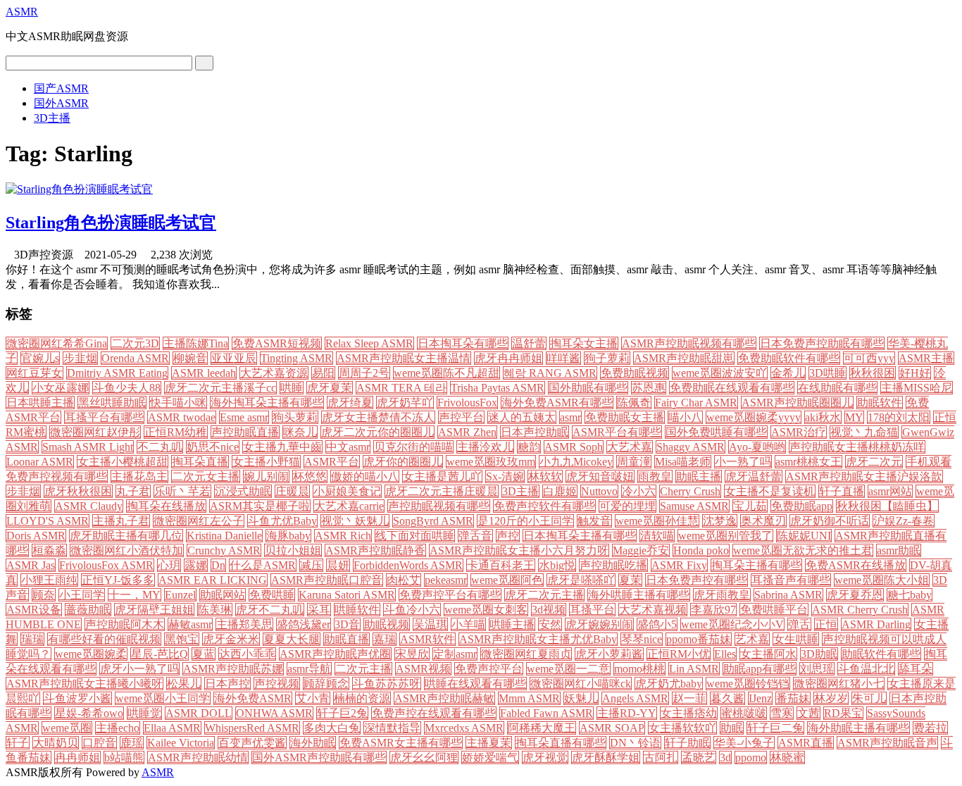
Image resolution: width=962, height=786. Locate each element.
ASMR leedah (204, 373)
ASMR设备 (33, 610)
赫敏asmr (190, 624)
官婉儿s (40, 358)
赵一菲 (689, 698)
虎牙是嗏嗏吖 (581, 580)
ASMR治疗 (798, 432)
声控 (507, 536)
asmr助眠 (898, 550)
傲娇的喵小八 (365, 476)
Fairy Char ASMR (696, 402)
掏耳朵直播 (200, 462)
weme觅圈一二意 (568, 669)
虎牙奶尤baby (668, 684)
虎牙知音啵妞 (600, 476)
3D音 (347, 624)
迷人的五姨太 (522, 417)
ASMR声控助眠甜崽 (684, 358)
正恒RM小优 (678, 654)
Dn (218, 565)
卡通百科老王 (501, 565)
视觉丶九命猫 (864, 432)
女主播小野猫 (266, 462)
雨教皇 (655, 476)
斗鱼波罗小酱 (77, 698)
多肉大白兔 (332, 728)
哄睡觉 (144, 713)
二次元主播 (363, 669)
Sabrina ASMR (788, 595)
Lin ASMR (694, 669)
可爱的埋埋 (627, 506)
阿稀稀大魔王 (541, 728)
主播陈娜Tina (195, 343)
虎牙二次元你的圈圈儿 (377, 432)
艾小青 (313, 698)
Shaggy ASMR (690, 447)
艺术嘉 (752, 639)
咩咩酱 (563, 358)
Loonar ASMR (39, 462)
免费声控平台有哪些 (450, 595)
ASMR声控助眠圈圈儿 (797, 402)
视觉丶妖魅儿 (355, 521)
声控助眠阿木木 (124, 624)
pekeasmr (446, 580)
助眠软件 (879, 402)
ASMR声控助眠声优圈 (335, 654)
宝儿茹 (750, 506)
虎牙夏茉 (329, 388)
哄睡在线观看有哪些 (475, 684)
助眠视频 (386, 624)
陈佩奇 (634, 402)
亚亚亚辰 (233, 358)
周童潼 (634, 462)
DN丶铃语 (635, 743)
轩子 (17, 743)
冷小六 (639, 491)
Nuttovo (599, 491)
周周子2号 (364, 373)
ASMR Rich (343, 536)
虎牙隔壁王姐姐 (154, 610)
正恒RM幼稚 (175, 432)
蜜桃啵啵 (743, 713)
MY (854, 417)
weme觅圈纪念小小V (732, 624)
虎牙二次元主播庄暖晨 (441, 491)
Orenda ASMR (135, 358)
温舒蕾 (529, 343)
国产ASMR (61, 88)
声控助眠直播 (245, 432)
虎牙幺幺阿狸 (424, 757)
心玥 (169, 565)
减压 (311, 565)
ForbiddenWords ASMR (408, 565)
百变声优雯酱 (252, 743)
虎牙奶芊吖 (405, 402)
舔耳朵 (915, 669)
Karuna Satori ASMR (347, 595)
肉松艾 (403, 580)
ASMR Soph (573, 447)
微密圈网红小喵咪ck (580, 684)
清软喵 (657, 536)
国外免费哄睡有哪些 (716, 432)
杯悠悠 (310, 476)
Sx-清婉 (505, 476)
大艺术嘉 (629, 447)
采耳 (319, 610)
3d (725, 757)
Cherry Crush (690, 491)
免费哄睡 (271, 595)
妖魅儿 (581, 698)
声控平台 (461, 417)
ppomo (750, 757)
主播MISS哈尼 (916, 388)
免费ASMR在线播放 (856, 565)
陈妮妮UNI (804, 536)
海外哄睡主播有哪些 (638, 595)
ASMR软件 (427, 639)
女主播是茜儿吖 (442, 476)
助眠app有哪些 (759, 669)
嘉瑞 (384, 639)
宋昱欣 (412, 654)
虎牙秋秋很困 (78, 491)
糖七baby (909, 595)
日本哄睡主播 (40, 402)
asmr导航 (309, 669)
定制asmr (455, 654)
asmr (570, 417)
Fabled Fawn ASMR (546, 713)
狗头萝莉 (295, 417)
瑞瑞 (32, 639)
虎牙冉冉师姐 (508, 358)
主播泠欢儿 (485, 447)
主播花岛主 (139, 476)
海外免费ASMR (253, 698)
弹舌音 (475, 536)
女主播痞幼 (689, 713)
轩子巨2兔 (342, 713)
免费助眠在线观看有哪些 (732, 388)
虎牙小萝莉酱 (609, 654)
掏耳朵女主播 (584, 343)
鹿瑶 (131, 743)
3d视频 (549, 610)
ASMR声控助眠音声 (887, 743)
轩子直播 (841, 491)
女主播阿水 (768, 654)
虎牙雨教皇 (722, 595)
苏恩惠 (649, 388)
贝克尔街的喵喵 (413, 447)
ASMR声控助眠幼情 (198, 757)
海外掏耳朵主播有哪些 (267, 402)
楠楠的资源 (362, 698)
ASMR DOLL (198, 713)
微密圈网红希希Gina (56, 343)
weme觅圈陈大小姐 (882, 580)
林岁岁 (831, 698)
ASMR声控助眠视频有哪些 (689, 343)
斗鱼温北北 (866, 669)
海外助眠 (312, 743)
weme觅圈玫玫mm (490, 462)
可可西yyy (869, 358)
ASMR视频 (423, 669)
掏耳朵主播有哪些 (756, 565)
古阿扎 (660, 757)
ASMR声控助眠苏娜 (233, 669)
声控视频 (276, 684)
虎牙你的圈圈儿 (402, 462)
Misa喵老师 (683, 462)
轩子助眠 (687, 743)
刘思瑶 (817, 669)
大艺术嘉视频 (653, 610)
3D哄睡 (827, 373)
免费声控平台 (489, 669)
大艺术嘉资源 (274, 373)
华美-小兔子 (744, 743)
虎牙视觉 (545, 757)
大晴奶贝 (55, 743)
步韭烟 (80, 358)
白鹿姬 (560, 491)
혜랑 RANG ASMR (550, 373)
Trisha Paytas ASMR (497, 388)
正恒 (826, 624)
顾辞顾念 (326, 684)
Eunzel (180, 595)
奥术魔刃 (763, 521)
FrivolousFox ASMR (106, 565)
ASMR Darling (876, 624)
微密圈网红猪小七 (839, 684)
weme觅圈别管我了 (725, 536)
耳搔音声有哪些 (790, 580)
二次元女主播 (205, 476)
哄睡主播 (512, 624)
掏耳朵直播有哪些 (561, 743)
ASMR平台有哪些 (617, 432)
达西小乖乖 (247, 654)
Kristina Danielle (224, 536)
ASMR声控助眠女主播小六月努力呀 (519, 550)
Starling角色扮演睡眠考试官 (111, 222)
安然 (550, 624)
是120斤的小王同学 (525, 521)
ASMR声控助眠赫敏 (444, 698)
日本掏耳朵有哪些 (463, 343)
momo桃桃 (639, 669)
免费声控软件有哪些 (544, 506)
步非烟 (23, 491)
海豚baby (288, 536)
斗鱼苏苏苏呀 (386, 684)
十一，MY (134, 595)
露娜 (196, 565)
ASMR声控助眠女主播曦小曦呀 (84, 684)
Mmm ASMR (529, 698)
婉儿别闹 (266, 476)
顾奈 (43, 595)
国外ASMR (61, 103)
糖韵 (529, 447)
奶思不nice (213, 447)
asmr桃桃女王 (808, 462)
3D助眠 (819, 654)
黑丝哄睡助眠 (112, 402)
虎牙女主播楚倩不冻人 (378, 417)
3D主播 (52, 118)
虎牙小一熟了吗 (139, 669)
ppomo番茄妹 (698, 639)
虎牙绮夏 (350, 402)
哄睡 (291, 388)
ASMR (22, 12)
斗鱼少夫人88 (127, 388)
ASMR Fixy (679, 565)
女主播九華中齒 (282, 447)
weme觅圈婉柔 (91, 654)
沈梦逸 (720, 521)
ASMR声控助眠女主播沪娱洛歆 (864, 476)
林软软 (545, 476)
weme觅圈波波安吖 (720, 373)
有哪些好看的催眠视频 (104, 639)
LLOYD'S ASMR (47, 521)
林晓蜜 (787, 757)
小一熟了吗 (743, 462)
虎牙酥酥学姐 (605, 757)
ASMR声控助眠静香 (375, 550)
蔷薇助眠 (88, 610)
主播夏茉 (488, 743)
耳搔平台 (592, 610)
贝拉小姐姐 (293, 550)
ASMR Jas (30, 565)
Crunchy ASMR (224, 550)
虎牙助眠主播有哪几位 (126, 536)
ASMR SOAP (612, 728)
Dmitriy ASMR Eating (117, 373)
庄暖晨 (292, 491)
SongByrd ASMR (433, 521)
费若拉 (930, 728)
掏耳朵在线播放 (166, 506)
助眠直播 (346, 639)
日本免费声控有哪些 (696, 580)
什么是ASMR (263, 565)
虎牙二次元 (874, 462)
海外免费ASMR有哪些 (557, 402)
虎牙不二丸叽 (270, 610)
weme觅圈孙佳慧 (657, 521)
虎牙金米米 (231, 639)
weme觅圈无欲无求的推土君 (803, 550)
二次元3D (135, 343)
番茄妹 (793, 698)
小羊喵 (468, 624)
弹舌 (799, 624)
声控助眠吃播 (613, 565)
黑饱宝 (182, 639)
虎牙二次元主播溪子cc (220, 388)
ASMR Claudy (89, 506)
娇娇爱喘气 (490, 757)
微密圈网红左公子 (199, 521)
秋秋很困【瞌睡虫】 (887, 506)
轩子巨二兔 (775, 728)
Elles (725, 654)
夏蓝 (203, 654)
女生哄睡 (795, 639)
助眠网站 (222, 595)
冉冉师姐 (77, 757)
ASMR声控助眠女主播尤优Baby (538, 639)
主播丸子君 (121, 521)
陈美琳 (215, 610)
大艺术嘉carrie (349, 506)
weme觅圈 (67, 728)
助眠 (731, 728)
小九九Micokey (576, 462)
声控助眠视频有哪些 (438, 506)
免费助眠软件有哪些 (788, 358)
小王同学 (81, 595)
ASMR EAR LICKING (212, 580)
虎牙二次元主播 (544, 595)
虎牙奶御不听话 (829, 521)
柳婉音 (190, 358)
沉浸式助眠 (243, 491)
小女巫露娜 (60, 388)
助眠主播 (698, 476)
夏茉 (630, 580)
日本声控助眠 (534, 432)
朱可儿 (869, 698)
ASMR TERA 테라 (401, 388)
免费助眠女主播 (624, 417)
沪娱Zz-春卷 (903, 521)
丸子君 (133, 491)
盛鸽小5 (657, 624)
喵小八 (685, 417)
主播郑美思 (244, 624)
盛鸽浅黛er (303, 624)
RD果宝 (843, 713)
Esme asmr (244, 417)
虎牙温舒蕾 (753, 476)
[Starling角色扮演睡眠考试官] (79, 189)
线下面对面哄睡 (414, 536)
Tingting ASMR (296, 358)
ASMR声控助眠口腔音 (326, 580)
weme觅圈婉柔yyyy (753, 417)
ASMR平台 (331, 462)
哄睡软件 (357, 610)
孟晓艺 (699, 757)
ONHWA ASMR (274, 713)
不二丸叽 (159, 447)
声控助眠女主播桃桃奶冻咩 (857, 447)
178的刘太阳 (899, 417)
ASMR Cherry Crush (860, 610)
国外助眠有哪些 (588, 388)
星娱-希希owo (89, 713)
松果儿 (184, 684)
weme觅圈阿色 (507, 580)
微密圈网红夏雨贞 (526, 654)
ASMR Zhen (467, 432)
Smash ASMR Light (87, 447)
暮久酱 (727, 698)
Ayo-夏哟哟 (757, 447)
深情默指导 (392, 728)
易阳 (323, 373)
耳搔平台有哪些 (104, 417)
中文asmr (348, 447)
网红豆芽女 (34, 373)
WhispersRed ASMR (252, 728)
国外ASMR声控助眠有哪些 (319, 757)
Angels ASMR (635, 698)
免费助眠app (801, 506)
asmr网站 (890, 491)
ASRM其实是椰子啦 (260, 506)
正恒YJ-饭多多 (118, 580)
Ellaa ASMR (172, 728)
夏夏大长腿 (291, 639)
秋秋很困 (872, 373)
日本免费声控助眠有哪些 (822, 343)
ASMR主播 (926, 358)
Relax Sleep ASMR (369, 343)
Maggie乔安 (641, 550)
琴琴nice (641, 639)
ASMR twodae (181, 417)
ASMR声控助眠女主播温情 (403, 358)
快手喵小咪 (178, 402)
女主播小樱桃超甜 (122, 462)
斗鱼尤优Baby (282, 521)
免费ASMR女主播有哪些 (400, 743)
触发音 (594, 521)
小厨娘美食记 (347, 491)
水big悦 (557, 565)
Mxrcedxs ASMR (464, 728)
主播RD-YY (626, 713)
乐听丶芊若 (182, 491)
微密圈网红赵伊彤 (95, 432)
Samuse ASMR (694, 506)
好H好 (914, 373)
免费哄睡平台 (774, 610)
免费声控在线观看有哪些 (434, 713)
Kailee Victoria (180, 743)
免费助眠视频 (634, 373)
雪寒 (781, 713)
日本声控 (227, 684)
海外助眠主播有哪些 (858, 728)
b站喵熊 (124, 757)
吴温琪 (430, 624)
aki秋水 (823, 417)
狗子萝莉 (607, 358)
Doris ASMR (35, 536)
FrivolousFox (467, 402)
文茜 (808, 713)
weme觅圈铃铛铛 (747, 684)
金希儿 (788, 373)
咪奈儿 (300, 432)
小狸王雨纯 (49, 580)
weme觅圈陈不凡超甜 (446, 373)
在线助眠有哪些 (837, 388)
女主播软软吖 (682, 728)
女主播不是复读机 (770, 491)
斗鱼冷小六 (412, 610)
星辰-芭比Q (159, 654)
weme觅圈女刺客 (485, 610)
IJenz (760, 698)
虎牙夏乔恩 (855, 595)
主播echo (117, 728)
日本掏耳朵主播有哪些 (579, 536)
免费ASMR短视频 (276, 343)
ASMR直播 (805, 743)
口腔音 (99, 743)
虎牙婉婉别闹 (599, 624)
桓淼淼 (49, 550)
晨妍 (338, 565)
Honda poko (701, 550)
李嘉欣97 (713, 610)
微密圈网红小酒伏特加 (126, 550)
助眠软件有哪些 (881, 654)
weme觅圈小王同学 (162, 698)
